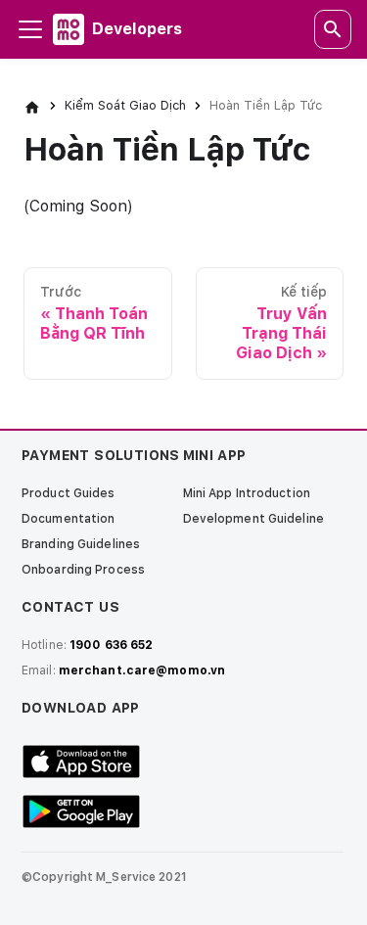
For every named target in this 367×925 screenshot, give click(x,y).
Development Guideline (253, 519)
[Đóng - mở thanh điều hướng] (30, 29)
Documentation (68, 519)
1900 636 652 (111, 645)
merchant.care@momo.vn (142, 670)
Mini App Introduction (246, 493)
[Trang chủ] (32, 105)
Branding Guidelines (81, 544)
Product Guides (68, 493)
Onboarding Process (83, 570)
